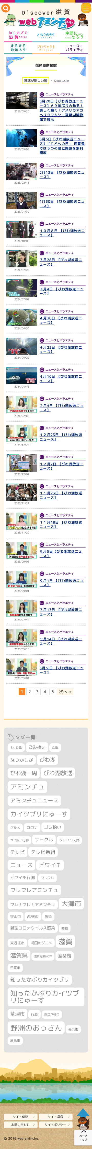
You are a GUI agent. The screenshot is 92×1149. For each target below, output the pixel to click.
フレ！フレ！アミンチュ (32, 904)
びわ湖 (47, 759)
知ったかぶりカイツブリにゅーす (44, 997)
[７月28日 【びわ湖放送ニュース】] (21, 259)
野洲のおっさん (36, 1027)
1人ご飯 (16, 747)
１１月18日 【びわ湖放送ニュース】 (61, 524)
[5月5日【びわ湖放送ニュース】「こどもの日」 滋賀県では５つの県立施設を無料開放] (21, 138)
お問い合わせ (20, 1125)
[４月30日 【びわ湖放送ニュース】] (21, 317)
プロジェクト (46, 48)
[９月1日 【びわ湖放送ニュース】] (21, 579)
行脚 (34, 1014)
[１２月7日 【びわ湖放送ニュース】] (21, 463)
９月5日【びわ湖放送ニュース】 (61, 553)
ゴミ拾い (52, 827)
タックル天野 (69, 840)
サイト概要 (20, 1117)
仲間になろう (74, 35)
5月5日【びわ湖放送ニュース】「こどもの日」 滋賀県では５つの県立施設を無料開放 (62, 146)
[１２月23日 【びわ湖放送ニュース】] (21, 434)
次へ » (65, 691)
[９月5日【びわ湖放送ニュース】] (21, 550)
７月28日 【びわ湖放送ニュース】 (61, 262)
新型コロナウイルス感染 (32, 928)
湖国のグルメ (41, 942)
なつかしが (21, 760)
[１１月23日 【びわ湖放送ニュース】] (21, 492)
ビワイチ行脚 (22, 877)
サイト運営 (55, 1117)
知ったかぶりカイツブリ (39, 979)
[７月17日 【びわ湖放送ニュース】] (21, 609)
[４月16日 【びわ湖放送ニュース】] (21, 375)
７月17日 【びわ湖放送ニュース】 (61, 612)
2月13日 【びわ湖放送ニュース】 (62, 174)
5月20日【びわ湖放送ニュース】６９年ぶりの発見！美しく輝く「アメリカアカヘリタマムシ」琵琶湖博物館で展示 (62, 110)
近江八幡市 (52, 1014)
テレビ (17, 852)
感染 (48, 916)
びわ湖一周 (23, 773)
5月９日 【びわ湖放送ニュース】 (62, 670)
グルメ (15, 827)
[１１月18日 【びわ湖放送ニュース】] (21, 521)
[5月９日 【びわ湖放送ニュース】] (21, 667)
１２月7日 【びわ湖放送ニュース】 (62, 466)
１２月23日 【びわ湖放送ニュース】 (61, 437)
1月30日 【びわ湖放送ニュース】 (62, 203)
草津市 (17, 1013)
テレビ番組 (43, 852)
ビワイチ (50, 865)
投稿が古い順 (61, 81)
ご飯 (55, 747)
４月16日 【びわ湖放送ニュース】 (61, 378)
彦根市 (33, 916)
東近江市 (17, 943)
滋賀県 (19, 955)
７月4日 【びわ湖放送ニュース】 (62, 291)
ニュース (21, 865)
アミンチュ (27, 787)
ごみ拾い (37, 747)
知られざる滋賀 (18, 35)
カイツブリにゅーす (39, 814)
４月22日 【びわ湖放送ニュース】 (61, 349)
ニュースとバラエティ (74, 48)
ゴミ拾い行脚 (19, 840)
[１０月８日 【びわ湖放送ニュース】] (21, 229)
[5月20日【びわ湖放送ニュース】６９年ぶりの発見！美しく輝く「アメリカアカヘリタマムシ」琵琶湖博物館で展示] (21, 100)
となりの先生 (46, 35)
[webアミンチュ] (46, 19)
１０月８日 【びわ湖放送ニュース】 (62, 233)
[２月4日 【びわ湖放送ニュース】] (21, 404)
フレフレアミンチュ (34, 890)
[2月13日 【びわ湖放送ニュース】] (21, 171)
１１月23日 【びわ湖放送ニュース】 (61, 495)
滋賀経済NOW (43, 956)
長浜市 (73, 1029)
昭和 (64, 928)
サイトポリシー (55, 1125)
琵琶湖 (64, 956)
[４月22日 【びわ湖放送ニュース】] (21, 346)
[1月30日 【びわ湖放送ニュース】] (21, 200)
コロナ (32, 827)
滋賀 (65, 941)
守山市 (15, 916)
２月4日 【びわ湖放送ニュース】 (62, 408)
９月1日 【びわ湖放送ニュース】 (62, 582)
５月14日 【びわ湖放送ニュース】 (61, 641)
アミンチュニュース (34, 800)
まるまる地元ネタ (18, 48)
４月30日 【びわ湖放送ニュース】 (61, 320)
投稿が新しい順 (35, 80)
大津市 (71, 903)
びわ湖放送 (58, 773)
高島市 (15, 1040)
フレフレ (47, 878)
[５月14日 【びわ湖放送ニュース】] (21, 638)
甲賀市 (15, 967)
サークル (44, 839)
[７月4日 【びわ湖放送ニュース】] (21, 288)
